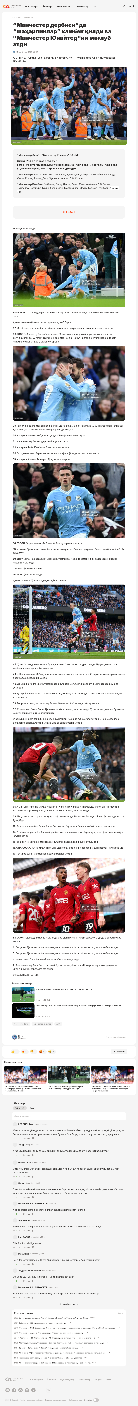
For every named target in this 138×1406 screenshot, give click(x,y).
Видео (98, 1379)
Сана (32, 1108)
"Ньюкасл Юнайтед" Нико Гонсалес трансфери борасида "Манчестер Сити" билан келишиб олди (23, 1088)
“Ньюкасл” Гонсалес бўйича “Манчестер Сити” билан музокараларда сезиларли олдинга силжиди (110, 1088)
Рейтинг (18, 1108)
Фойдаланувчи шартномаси (56, 1400)
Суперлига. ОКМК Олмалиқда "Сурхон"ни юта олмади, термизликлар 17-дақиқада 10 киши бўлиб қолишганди (67, 1328)
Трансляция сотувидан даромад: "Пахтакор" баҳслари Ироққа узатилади (50, 1358)
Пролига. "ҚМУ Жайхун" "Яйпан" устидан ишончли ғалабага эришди (48, 1348)
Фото (108, 1379)
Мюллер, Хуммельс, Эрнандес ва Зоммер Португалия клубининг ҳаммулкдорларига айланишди (61, 1343)
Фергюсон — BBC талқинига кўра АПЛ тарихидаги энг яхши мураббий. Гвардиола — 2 (56, 1338)
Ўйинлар (47, 6)
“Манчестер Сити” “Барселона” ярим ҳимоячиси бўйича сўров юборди (66, 1087)
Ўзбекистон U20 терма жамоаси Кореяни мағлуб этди (42, 1323)
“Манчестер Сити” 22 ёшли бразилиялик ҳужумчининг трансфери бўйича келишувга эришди (78, 1005)
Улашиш (120, 1051)
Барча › (121, 1313)
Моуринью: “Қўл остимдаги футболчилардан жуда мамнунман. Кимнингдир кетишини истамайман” (62, 1353)
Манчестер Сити (21, 1024)
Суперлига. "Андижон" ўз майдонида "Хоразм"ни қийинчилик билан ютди (51, 1333)
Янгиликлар (83, 6)
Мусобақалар (64, 6)
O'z (129, 6)
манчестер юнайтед (42, 1024)
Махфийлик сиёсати (35, 1400)
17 (16, 1052)
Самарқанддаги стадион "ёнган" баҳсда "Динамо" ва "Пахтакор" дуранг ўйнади (54, 1318)
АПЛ (58, 1024)
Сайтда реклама (75, 1400)
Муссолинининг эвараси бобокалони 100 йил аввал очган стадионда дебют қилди (55, 1363)
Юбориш (26, 1138)
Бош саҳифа (31, 6)
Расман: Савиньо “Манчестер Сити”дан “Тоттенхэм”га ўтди (64, 989)
